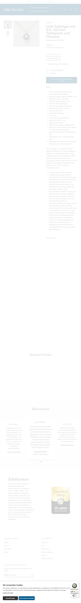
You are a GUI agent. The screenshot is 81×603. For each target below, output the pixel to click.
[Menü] (78, 583)
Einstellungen (10, 598)
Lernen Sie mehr (8, 593)
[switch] (74, 595)
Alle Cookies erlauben (27, 598)
